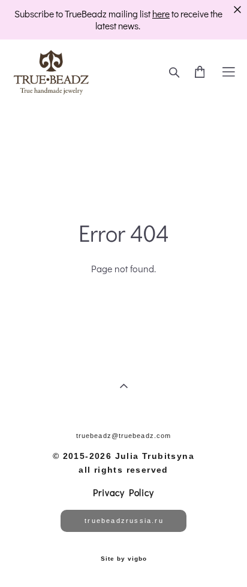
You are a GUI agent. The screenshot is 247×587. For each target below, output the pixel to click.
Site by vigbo (124, 559)
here (161, 14)
